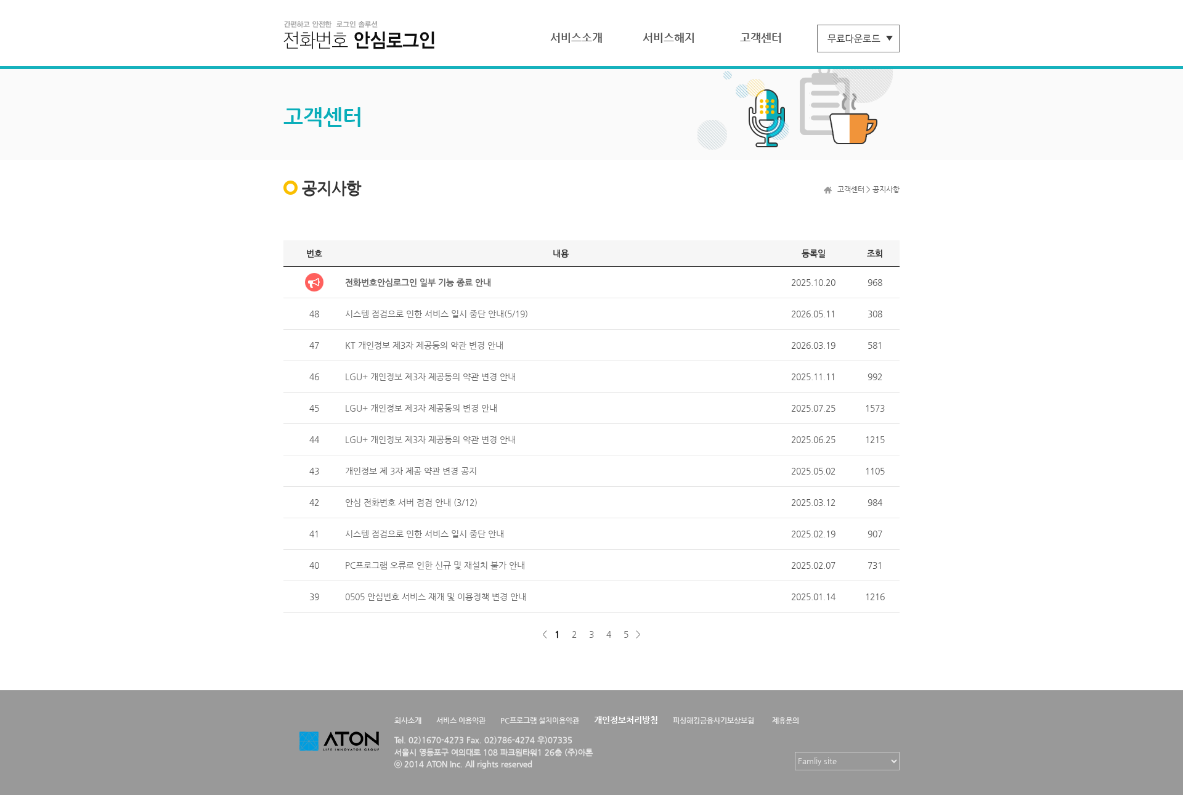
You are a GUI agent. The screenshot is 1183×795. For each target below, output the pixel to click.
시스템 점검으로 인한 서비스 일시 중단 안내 (424, 534)
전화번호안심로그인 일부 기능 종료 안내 (418, 282)
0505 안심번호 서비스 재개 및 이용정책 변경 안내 (435, 596)
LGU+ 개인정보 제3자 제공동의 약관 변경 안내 (430, 376)
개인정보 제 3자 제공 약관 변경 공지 (411, 471)
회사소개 (407, 720)
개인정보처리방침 (626, 720)
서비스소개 (576, 37)
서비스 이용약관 (461, 720)
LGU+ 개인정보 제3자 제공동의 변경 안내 (421, 408)
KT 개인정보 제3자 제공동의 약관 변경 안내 (424, 345)
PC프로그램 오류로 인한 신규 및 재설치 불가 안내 (435, 565)
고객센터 (761, 37)
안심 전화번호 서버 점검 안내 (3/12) (411, 502)
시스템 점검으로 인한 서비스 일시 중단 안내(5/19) (436, 314)
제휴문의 (785, 720)
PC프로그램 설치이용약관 (539, 720)
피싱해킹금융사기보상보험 (713, 720)
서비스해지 (669, 37)
